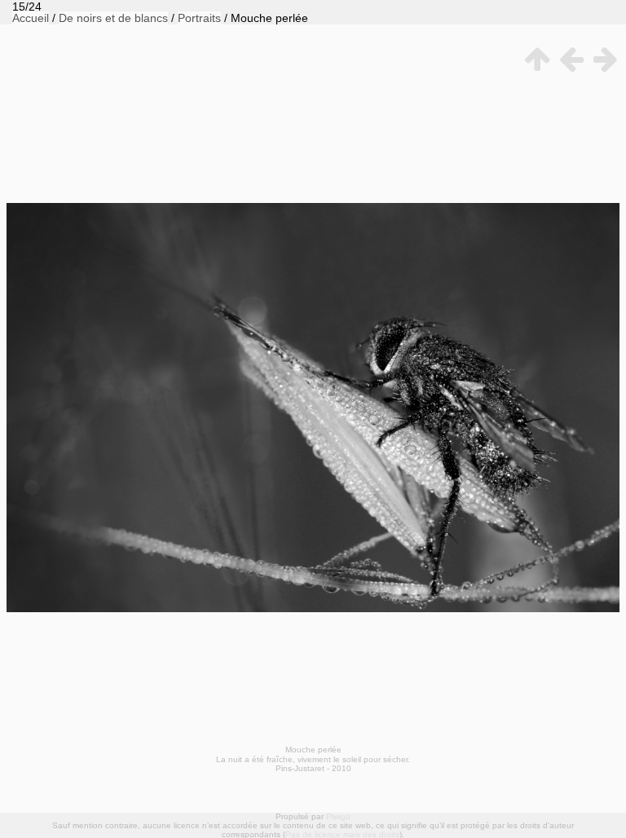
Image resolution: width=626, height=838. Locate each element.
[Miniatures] (534, 59)
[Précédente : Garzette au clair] (568, 59)
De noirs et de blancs (113, 17)
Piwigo (338, 816)
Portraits (199, 17)
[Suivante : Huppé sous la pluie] (602, 59)
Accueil (30, 17)
